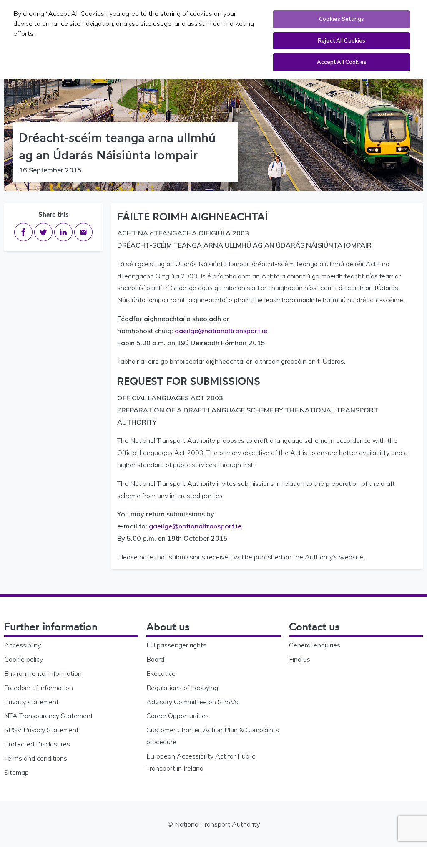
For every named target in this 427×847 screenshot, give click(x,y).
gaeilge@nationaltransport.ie (221, 330)
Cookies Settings (341, 18)
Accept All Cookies (342, 61)
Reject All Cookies (341, 40)
